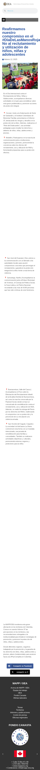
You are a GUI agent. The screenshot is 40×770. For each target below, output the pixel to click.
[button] (3, 20)
